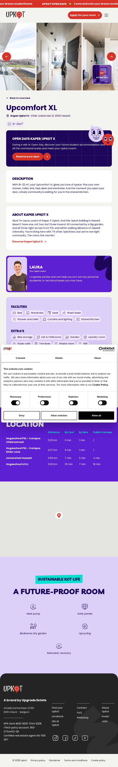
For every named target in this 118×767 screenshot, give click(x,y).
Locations (57, 716)
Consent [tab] (20, 358)
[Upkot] (13, 689)
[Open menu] (106, 15)
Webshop (82, 717)
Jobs (105, 721)
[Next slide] (111, 56)
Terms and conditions (75, 760)
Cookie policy (98, 760)
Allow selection (59, 415)
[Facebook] (65, 738)
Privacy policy (38, 760)
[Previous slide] (6, 56)
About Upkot (105, 709)
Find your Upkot (57, 709)
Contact (82, 708)
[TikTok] (75, 738)
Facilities (19, 307)
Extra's (17, 331)
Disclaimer (54, 760)
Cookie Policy (100, 384)
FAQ (79, 712)
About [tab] (97, 358)
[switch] (44, 402)
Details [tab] (59, 358)
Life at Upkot (55, 723)
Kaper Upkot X (19, 116)
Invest (105, 716)
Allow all (96, 415)
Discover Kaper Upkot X (27, 241)
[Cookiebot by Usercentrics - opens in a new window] (101, 349)
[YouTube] (85, 738)
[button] (59, 515)
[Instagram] (55, 738)
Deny (21, 415)
